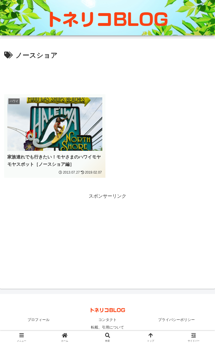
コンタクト (107, 320)
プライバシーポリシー (176, 320)
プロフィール (39, 320)
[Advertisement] (107, 76)
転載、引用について (107, 327)
